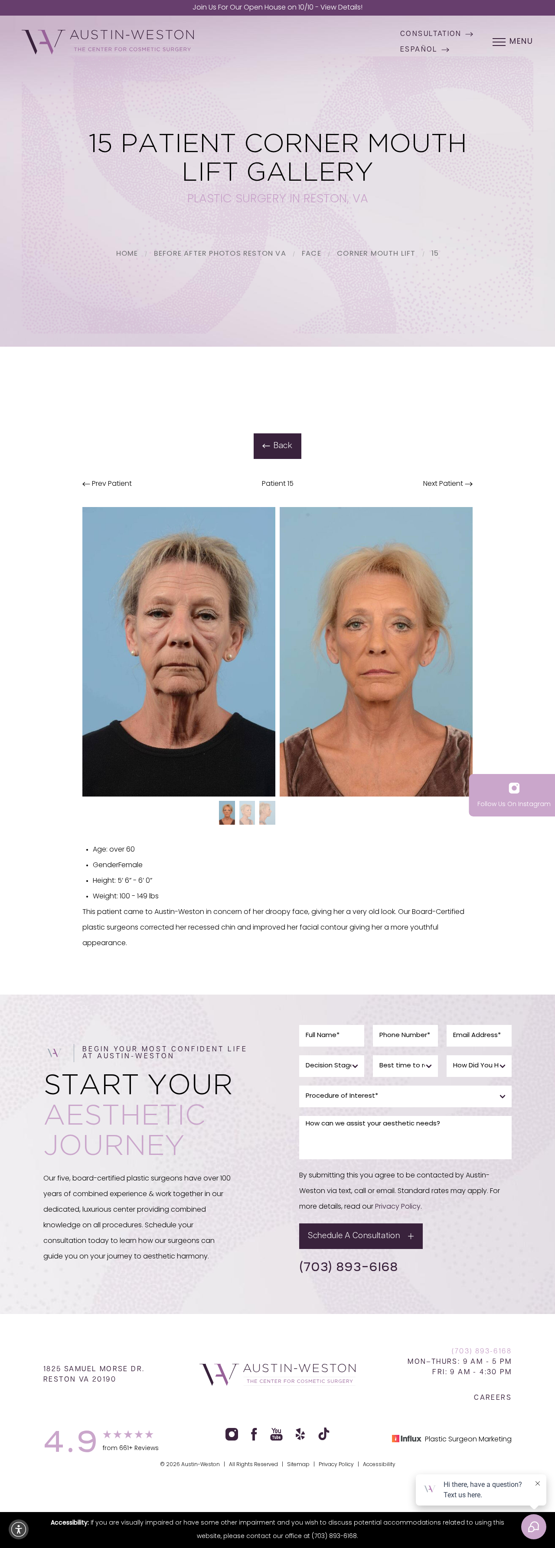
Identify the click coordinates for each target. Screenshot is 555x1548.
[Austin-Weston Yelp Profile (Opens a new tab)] (300, 1434)
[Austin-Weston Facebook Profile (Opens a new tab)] (254, 1434)
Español (419, 49)
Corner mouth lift (376, 253)
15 (435, 253)
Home (127, 253)
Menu (521, 42)
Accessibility (379, 1464)
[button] (19, 1529)
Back (283, 446)
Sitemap (298, 1464)
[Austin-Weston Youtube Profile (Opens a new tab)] (276, 1434)
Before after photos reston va (220, 253)
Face (311, 253)
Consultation (431, 34)
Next (443, 484)
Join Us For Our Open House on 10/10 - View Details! (277, 7)
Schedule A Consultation (354, 1236)
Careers (493, 1398)
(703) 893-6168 (348, 1266)
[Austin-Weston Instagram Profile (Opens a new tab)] (231, 1434)
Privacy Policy (398, 1206)
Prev (111, 484)
